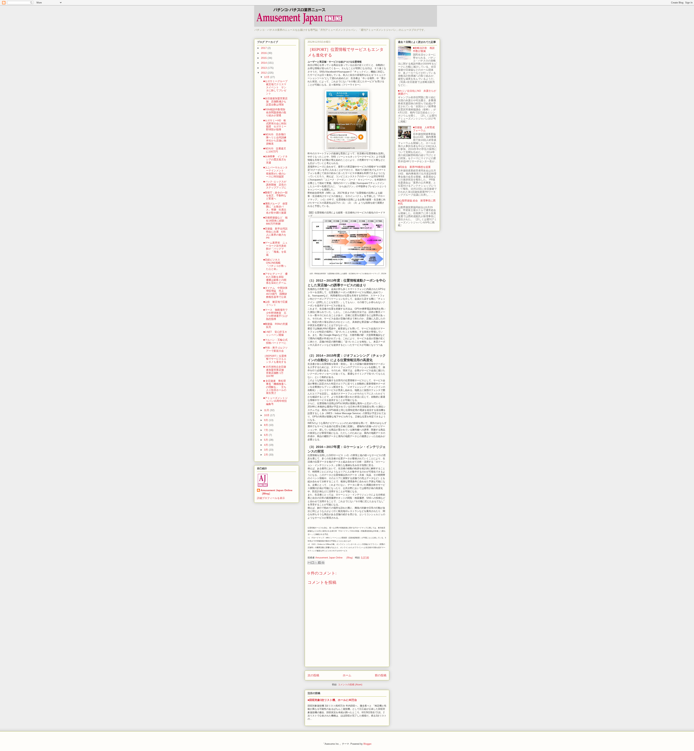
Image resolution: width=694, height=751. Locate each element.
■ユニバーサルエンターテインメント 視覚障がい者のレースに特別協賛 (275, 172)
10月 (267, 415)
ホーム (347, 675)
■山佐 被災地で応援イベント (275, 303)
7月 (266, 430)
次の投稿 (313, 675)
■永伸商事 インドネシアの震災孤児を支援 (275, 159)
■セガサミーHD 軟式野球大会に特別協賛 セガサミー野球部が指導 (274, 125)
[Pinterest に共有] (323, 562)
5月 (266, 439)
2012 (264, 72)
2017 (264, 47)
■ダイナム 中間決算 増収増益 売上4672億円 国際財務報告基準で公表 (275, 292)
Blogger (367, 744)
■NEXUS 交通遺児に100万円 (274, 150)
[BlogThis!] (312, 562)
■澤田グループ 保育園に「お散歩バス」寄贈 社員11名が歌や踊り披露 (275, 208)
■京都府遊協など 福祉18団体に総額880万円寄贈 (275, 220)
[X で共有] (316, 562)
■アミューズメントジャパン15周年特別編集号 (275, 401)
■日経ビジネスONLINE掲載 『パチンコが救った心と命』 (274, 264)
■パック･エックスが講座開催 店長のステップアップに (274, 184)
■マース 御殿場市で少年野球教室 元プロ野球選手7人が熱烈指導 (275, 314)
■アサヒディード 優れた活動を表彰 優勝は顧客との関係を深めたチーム (275, 278)
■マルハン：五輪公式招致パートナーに (275, 341)
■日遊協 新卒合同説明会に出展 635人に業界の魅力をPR (275, 233)
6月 (266, 434)
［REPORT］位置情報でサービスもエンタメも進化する (274, 358)
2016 (264, 53)
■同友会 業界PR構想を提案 (414, 166)
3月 (266, 449)
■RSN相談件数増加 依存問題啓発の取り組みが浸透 (275, 112)
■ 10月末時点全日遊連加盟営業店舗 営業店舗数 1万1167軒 (274, 371)
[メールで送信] (309, 562)
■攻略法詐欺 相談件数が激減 (424, 49)
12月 (267, 77)
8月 (266, 425)
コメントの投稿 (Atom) (350, 684)
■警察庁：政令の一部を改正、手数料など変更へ (275, 195)
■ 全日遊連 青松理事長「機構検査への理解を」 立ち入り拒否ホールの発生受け (274, 386)
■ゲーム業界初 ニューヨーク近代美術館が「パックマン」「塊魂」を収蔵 (275, 248)
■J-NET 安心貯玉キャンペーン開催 (275, 333)
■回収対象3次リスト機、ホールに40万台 (332, 699)
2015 (264, 57)
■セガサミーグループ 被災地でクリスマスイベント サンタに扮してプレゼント (276, 87)
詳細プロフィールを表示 (271, 498)
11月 (267, 410)
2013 (264, 67)
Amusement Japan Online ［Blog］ (278, 492)
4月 (266, 444)
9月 (266, 420)
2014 (264, 62)
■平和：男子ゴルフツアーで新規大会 (275, 349)
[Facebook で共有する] (319, 562)
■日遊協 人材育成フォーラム (424, 129)
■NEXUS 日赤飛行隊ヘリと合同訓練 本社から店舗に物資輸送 (276, 139)
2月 (266, 454)
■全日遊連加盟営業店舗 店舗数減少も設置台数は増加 (275, 101)
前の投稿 (380, 675)
